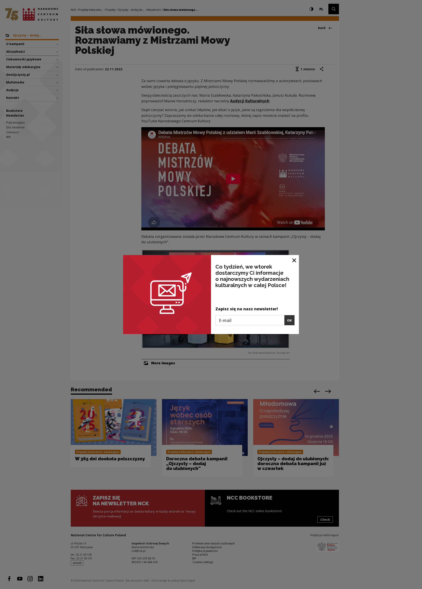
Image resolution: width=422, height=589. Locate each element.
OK (289, 320)
